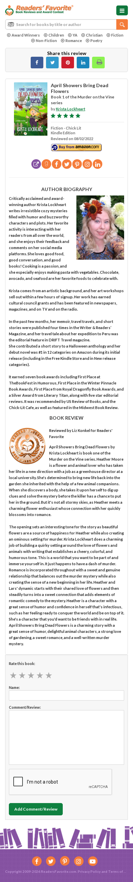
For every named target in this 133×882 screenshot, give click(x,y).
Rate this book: (22, 663)
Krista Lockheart (70, 109)
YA (75, 35)
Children (56, 35)
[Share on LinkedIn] (83, 62)
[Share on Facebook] (37, 62)
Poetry (96, 40)
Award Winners (26, 35)
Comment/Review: (25, 707)
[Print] (98, 62)
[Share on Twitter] (52, 62)
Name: (14, 687)
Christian (94, 35)
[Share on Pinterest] (67, 62)
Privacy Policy (89, 871)
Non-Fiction (46, 40)
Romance (73, 40)
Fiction (117, 35)
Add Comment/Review (35, 809)
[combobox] (66, 24)
